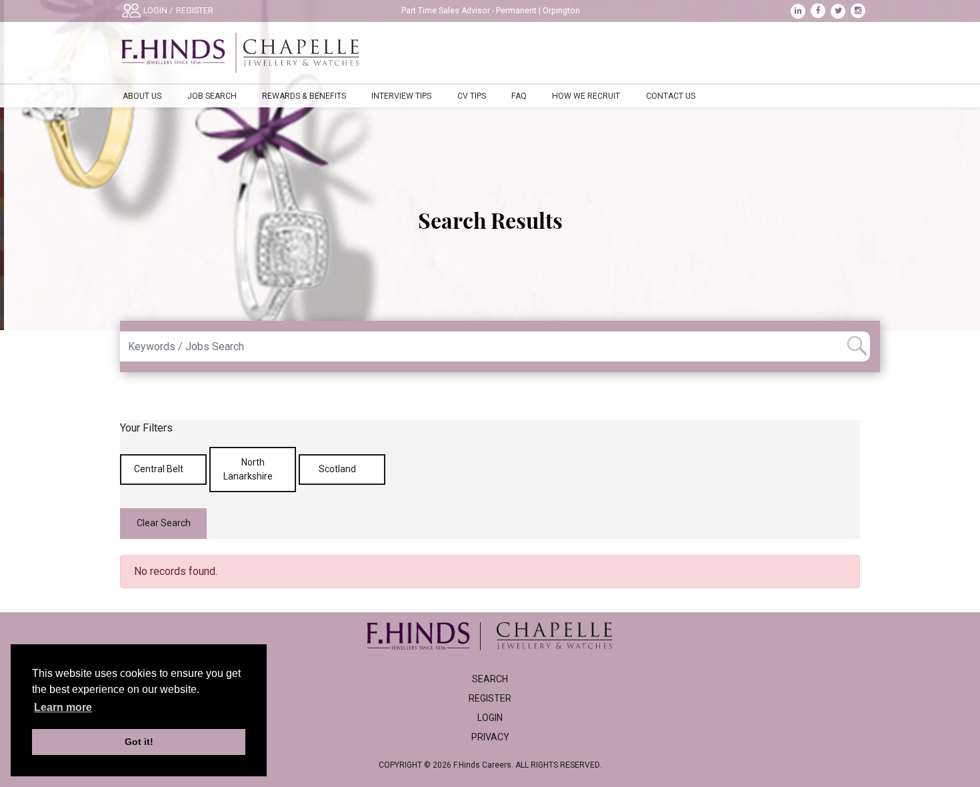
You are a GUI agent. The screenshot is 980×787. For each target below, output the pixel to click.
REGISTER (194, 10)
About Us (142, 96)
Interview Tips (401, 96)
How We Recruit (586, 96)
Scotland (338, 469)
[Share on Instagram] (860, 10)
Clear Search (164, 523)
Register (490, 698)
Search (490, 679)
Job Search (212, 96)
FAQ (519, 96)
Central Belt (159, 469)
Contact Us (670, 96)
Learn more (63, 707)
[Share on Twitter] (841, 10)
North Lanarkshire (249, 469)
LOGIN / (158, 10)
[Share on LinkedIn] (801, 10)
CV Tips (471, 96)
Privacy (490, 737)
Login (490, 717)
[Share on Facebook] (821, 10)
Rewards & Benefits (304, 96)
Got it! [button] (139, 741)
